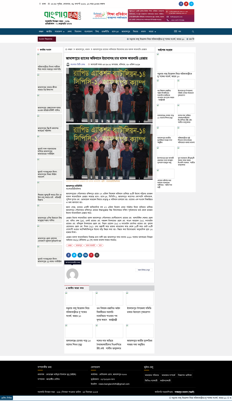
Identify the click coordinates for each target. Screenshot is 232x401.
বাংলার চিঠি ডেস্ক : (78, 64)
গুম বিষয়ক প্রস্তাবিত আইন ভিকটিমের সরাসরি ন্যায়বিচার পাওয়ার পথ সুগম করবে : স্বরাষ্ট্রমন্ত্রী (165, 95)
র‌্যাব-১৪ (115, 31)
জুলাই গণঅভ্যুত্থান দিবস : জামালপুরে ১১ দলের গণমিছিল (50, 260)
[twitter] (186, 4)
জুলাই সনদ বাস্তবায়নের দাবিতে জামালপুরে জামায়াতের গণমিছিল (47, 151)
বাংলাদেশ (88, 31)
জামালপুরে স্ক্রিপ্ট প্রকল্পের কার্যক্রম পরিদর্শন (48, 129)
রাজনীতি (105, 31)
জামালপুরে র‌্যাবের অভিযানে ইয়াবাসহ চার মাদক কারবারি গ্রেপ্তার (120, 49)
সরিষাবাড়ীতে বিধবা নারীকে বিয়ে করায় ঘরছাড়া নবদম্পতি (49, 68)
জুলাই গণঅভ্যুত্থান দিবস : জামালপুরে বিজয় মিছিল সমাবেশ (48, 174)
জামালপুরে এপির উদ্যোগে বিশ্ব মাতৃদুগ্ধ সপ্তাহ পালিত (50, 219)
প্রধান (87, 49)
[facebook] (181, 4)
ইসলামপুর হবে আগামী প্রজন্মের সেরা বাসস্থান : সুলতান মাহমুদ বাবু (165, 160)
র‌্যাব (100, 245)
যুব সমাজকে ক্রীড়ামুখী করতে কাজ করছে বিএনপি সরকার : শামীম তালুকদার (186, 161)
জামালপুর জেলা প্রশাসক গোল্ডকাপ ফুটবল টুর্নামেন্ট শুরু (49, 239)
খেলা (70, 31)
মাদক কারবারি (90, 245)
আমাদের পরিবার (152, 375)
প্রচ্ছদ (41, 31)
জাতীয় (49, 31)
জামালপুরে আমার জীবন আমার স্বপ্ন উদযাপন (47, 88)
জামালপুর (126, 31)
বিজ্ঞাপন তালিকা (185, 375)
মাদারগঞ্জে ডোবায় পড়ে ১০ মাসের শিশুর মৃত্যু (165, 116)
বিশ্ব (97, 31)
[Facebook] (68, 255)
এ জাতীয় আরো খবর (75, 288)
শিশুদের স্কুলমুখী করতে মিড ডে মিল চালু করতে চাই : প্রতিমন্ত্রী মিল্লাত (50, 197)
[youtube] (191, 4)
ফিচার (135, 31)
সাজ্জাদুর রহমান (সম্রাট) (184, 392)
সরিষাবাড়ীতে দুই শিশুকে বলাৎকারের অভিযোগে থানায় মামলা (186, 140)
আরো (151, 31)
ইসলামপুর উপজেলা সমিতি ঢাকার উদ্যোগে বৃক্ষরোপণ (186, 93)
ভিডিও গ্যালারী (151, 380)
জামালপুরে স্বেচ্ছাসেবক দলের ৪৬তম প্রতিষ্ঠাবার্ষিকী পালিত (49, 109)
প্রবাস (143, 31)
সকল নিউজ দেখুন (144, 270)
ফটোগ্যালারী (165, 380)
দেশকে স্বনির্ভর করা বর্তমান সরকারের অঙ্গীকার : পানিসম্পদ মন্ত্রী (164, 184)
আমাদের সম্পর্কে (168, 375)
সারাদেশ (58, 31)
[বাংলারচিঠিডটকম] (63, 17)
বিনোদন (78, 31)
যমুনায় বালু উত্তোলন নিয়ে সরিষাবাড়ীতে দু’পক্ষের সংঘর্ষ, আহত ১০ (143, 39)
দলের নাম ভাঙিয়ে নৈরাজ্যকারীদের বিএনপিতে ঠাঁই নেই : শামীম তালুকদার (109, 344)
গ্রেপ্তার (70, 245)
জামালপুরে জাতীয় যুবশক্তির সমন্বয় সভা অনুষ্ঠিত (164, 140)
